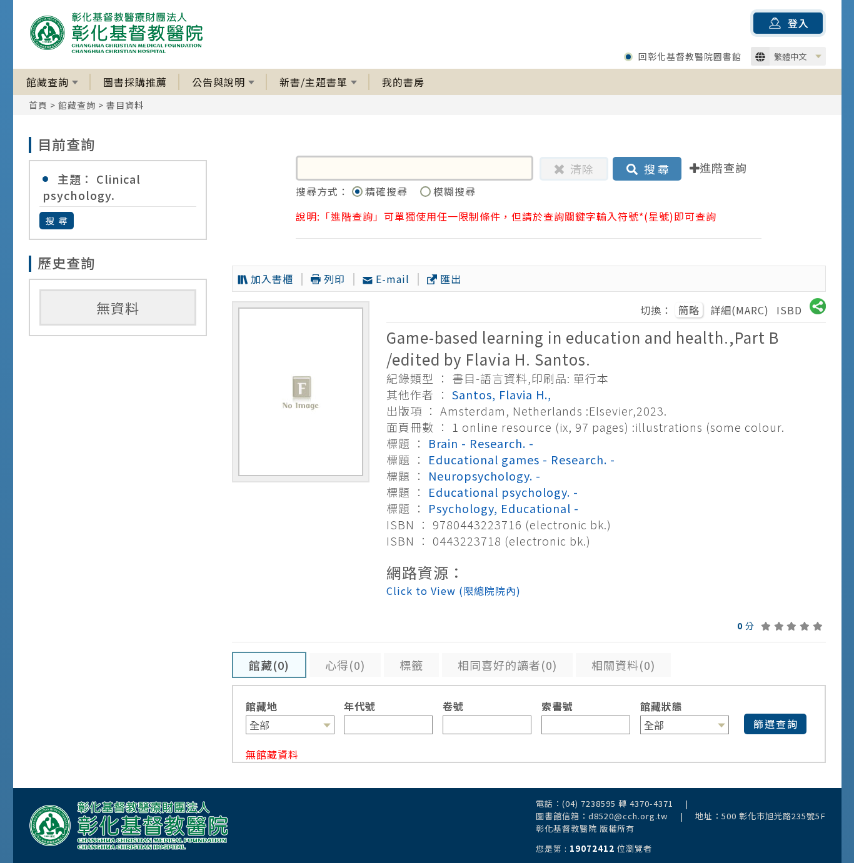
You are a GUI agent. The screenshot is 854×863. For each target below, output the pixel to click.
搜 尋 (57, 220)
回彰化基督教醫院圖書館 (689, 56)
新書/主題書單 (313, 81)
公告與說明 (218, 81)
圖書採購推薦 (135, 81)
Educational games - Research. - (521, 459)
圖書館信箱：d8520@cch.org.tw (602, 816)
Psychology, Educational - (503, 508)
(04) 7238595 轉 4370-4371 (617, 803)
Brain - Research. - (481, 443)
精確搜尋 (388, 191)
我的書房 (403, 81)
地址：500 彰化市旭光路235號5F (760, 816)
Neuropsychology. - (484, 475)
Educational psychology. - (503, 492)
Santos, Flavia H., (501, 394)
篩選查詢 (775, 723)
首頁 (38, 105)
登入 (798, 23)
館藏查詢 (47, 81)
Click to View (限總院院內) (453, 590)
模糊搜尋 (454, 191)
